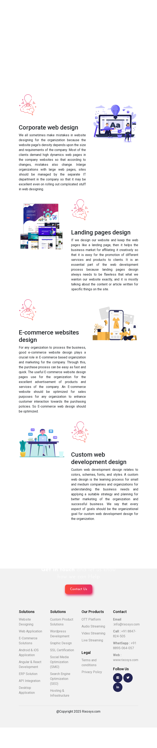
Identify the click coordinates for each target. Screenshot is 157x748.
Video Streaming (93, 633)
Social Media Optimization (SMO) (59, 662)
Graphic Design (61, 643)
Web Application (30, 631)
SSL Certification (62, 650)
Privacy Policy (92, 672)
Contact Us (78, 589)
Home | (17, 58)
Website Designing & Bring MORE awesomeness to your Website (74, 58)
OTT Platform (91, 619)
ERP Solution (28, 674)
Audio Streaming (93, 626)
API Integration (29, 681)
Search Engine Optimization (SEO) (60, 679)
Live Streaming (92, 640)
